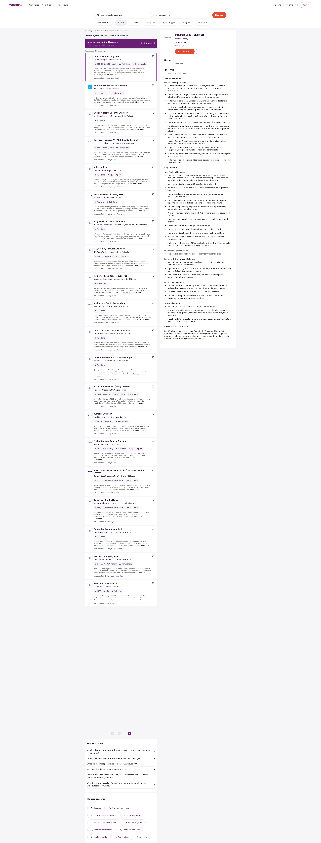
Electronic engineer (131, 830)
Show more (111, 75)
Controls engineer (134, 815)
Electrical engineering (103, 830)
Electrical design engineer (105, 822)
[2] (129, 733)
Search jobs (90, 31)
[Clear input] (148, 15)
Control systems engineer (105, 815)
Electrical (97, 808)
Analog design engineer (122, 808)
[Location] (179, 15)
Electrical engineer (134, 822)
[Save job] (153, 56)
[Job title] (121, 15)
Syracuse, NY (102, 31)
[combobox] (123, 15)
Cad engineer (124, 837)
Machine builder (100, 837)
